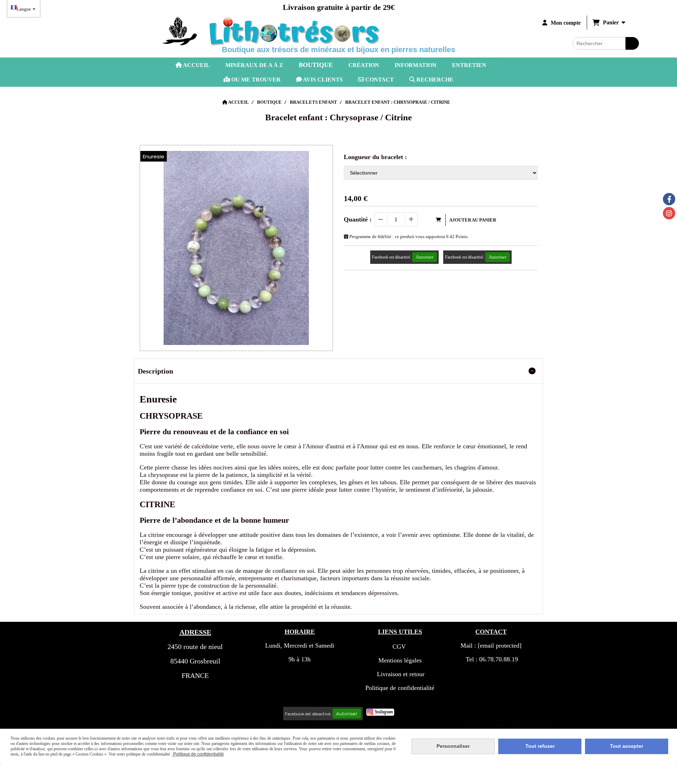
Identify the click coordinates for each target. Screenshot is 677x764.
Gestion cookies (418, 725)
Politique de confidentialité (399, 687)
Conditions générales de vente (225, 725)
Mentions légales (400, 660)
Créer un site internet (519, 725)
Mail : (491, 645)
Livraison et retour (400, 674)
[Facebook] (669, 199)
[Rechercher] (632, 43)
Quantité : (358, 219)
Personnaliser (453, 746)
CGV (399, 646)
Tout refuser (540, 746)
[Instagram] (669, 213)
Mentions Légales (151, 725)
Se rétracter (290, 725)
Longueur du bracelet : (375, 156)
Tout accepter (626, 746)
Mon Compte (464, 725)
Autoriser (424, 257)
